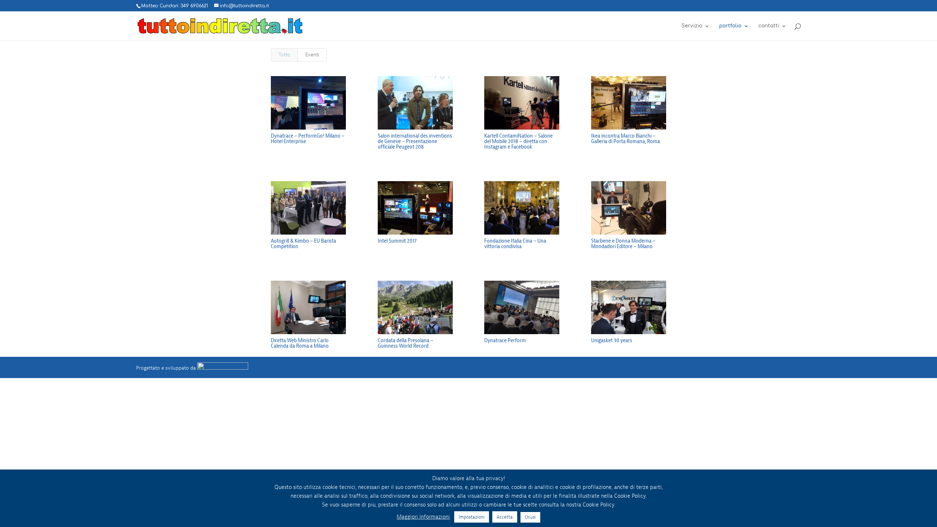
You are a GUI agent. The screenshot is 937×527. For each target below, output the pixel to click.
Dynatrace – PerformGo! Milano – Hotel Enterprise (307, 138)
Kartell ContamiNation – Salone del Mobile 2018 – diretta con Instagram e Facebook (518, 141)
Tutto (284, 55)
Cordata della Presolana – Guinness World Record (405, 343)
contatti (768, 26)
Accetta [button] (505, 517)
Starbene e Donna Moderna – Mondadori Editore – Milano (623, 244)
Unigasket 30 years (611, 340)
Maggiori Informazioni (423, 516)
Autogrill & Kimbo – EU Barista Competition (303, 244)
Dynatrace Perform (505, 340)
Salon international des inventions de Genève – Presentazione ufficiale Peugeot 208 (415, 141)
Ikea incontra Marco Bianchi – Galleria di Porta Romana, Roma (625, 138)
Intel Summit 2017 (397, 241)
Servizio (692, 26)
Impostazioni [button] (472, 517)
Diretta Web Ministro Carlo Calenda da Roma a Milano (300, 343)
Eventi (312, 55)
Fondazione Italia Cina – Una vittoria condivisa (515, 244)
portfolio (730, 26)
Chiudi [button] (530, 517)
